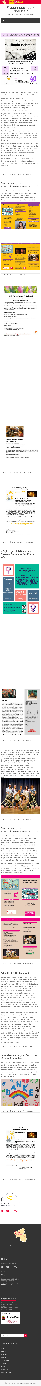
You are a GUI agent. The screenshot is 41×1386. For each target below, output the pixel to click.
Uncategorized (29, 174)
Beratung (4, 1357)
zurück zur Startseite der (11, 1246)
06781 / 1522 (9, 1211)
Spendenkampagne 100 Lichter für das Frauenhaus (19, 1057)
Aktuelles (4, 1351)
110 (3, 1274)
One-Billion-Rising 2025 (15, 972)
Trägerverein (5, 1360)
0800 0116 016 (9, 1284)
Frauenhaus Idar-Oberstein (20, 9)
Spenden (4, 1363)
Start (2, 1348)
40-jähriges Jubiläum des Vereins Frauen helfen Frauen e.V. (18, 554)
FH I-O (6, 174)
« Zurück (7, 1188)
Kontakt (3, 1366)
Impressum (4, 1369)
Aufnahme (4, 1354)
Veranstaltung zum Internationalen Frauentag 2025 (19, 830)
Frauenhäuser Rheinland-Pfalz (28, 1246)
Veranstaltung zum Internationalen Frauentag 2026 (19, 185)
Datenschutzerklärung (8, 1372)
